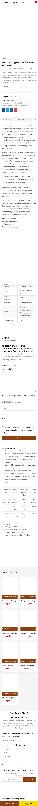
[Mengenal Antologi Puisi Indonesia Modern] (28, 585)
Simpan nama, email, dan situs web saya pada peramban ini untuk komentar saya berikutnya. (18, 430)
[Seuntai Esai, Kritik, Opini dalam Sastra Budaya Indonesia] (28, 650)
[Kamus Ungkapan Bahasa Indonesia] (3, 110)
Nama (4, 409)
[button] (34, 2)
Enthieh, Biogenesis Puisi (10, 698)
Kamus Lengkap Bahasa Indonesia (14, 103)
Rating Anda (7, 365)
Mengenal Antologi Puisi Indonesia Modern (28, 601)
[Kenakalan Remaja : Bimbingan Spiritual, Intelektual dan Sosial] (10, 585)
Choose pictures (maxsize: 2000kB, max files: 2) (18, 397)
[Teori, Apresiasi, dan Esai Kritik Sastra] (10, 618)
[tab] (7, 119)
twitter (6, 753)
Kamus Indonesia (12, 100)
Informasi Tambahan (22, 119)
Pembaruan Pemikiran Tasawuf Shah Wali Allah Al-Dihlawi (28, 633)
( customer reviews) (17, 68)
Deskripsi (6, 119)
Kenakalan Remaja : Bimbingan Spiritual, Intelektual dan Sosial (10, 601)
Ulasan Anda (7, 369)
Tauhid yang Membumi (10, 665)
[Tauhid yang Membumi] (10, 650)
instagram (7, 756)
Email (4, 418)
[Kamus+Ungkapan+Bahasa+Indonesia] (7, 110)
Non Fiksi (13, 97)
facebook (7, 750)
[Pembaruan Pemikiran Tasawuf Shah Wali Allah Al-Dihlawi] (28, 618)
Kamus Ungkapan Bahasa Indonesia (15, 106)
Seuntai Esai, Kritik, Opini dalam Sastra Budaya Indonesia (28, 665)
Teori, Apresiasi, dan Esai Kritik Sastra (10, 633)
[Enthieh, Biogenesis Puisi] (10, 682)
